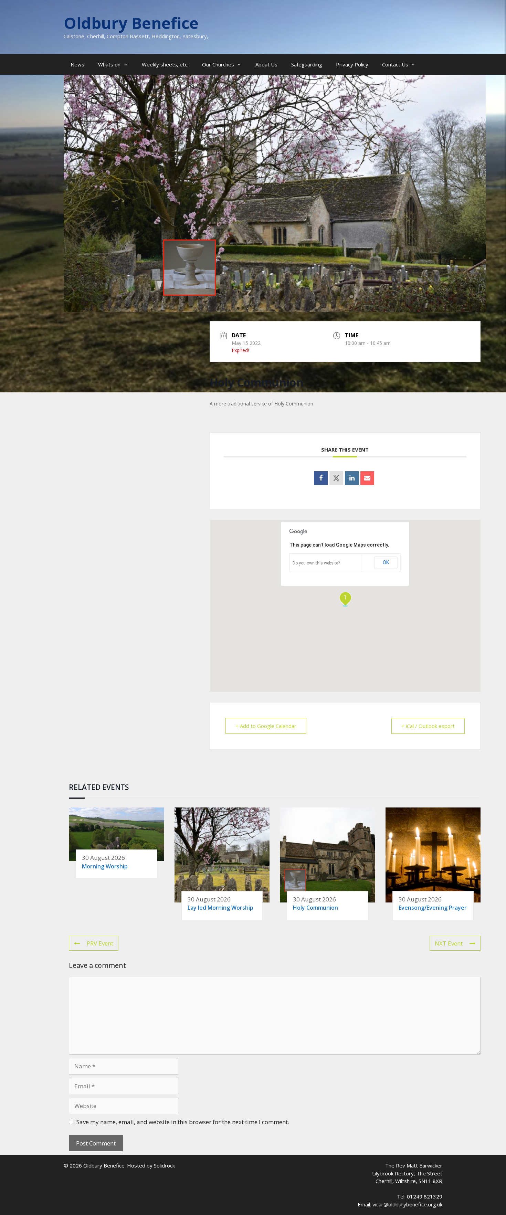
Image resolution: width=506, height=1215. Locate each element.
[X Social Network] (336, 478)
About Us (266, 64)
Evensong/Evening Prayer (433, 907)
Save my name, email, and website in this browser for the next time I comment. (182, 1122)
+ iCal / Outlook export (428, 725)
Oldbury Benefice (131, 22)
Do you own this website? (316, 563)
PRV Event (100, 943)
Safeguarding (306, 64)
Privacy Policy (352, 64)
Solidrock (164, 1165)
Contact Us (395, 64)
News (77, 64)
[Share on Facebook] (321, 478)
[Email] (367, 478)
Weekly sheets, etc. (165, 64)
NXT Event (449, 943)
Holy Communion (315, 907)
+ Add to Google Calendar (265, 725)
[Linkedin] (352, 478)
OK (386, 562)
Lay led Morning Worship (220, 907)
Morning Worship (105, 866)
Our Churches (218, 64)
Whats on (109, 64)
